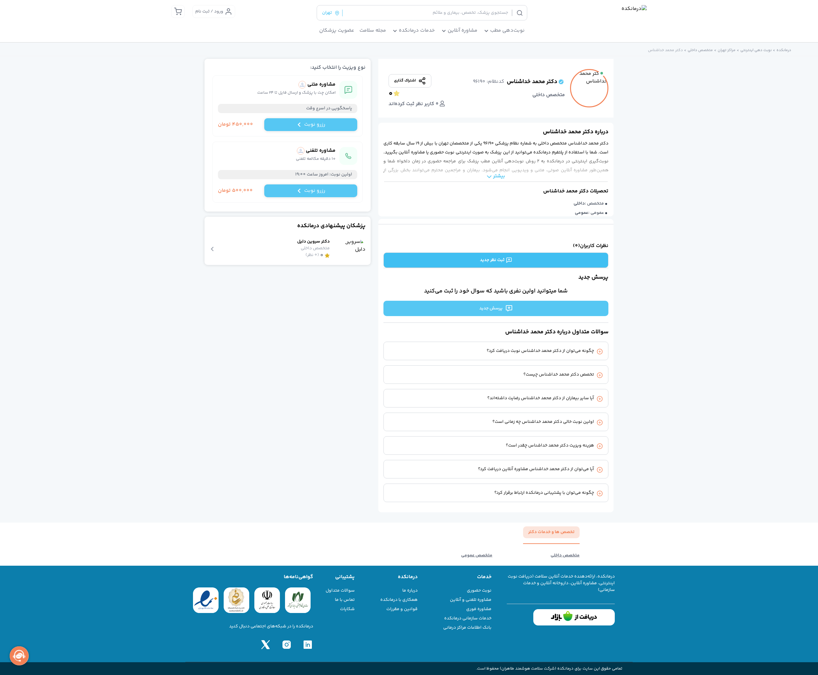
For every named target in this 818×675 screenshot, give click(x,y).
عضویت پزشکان (336, 31)
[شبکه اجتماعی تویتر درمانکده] (265, 644)
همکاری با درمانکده (399, 599)
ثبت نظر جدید (492, 260)
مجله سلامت (372, 31)
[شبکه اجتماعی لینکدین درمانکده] (308, 644)
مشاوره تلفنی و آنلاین (470, 599)
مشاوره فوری (478, 609)
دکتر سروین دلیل (313, 241)
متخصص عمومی (476, 555)
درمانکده (783, 50)
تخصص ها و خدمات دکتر (551, 532)
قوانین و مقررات (402, 609)
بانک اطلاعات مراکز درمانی (467, 627)
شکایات (347, 609)
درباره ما (410, 590)
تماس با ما (345, 599)
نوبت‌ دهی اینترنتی (756, 50)
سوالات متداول (340, 590)
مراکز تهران (727, 50)
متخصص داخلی (700, 50)
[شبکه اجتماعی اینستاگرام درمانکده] (286, 644)
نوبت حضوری (479, 590)
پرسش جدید (491, 308)
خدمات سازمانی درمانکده (467, 618)
